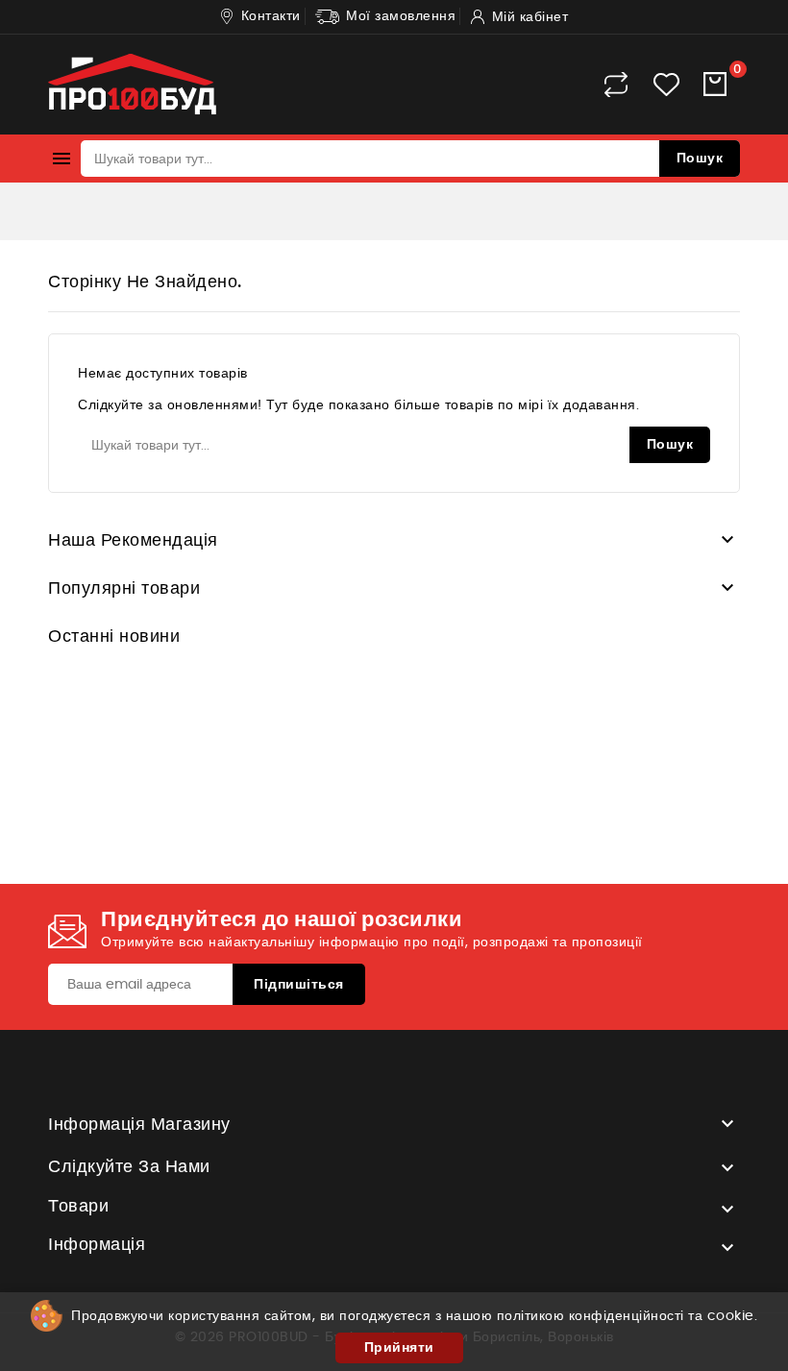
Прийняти (399, 1348)
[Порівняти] (616, 84)
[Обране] (666, 85)
